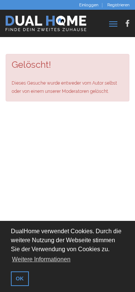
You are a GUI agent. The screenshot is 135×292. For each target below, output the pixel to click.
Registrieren (118, 5)
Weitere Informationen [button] (41, 259)
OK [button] (20, 279)
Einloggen (88, 5)
